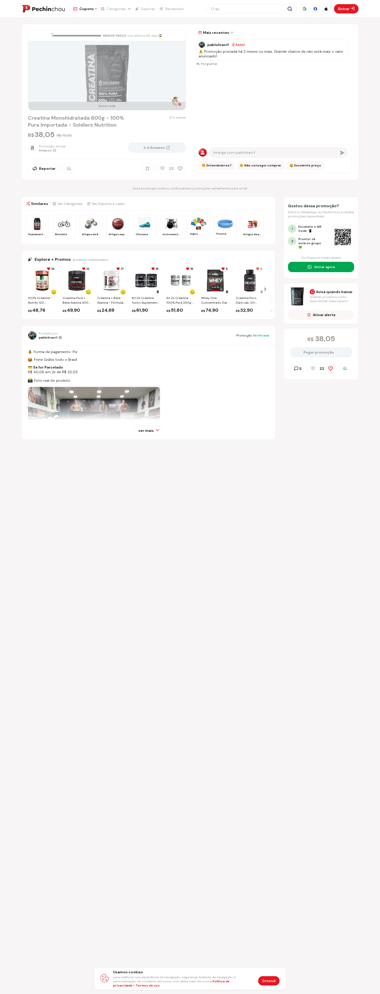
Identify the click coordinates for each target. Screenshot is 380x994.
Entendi (269, 980)
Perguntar (209, 64)
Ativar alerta (324, 314)
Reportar (47, 168)
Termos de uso (148, 985)
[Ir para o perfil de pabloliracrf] (202, 44)
